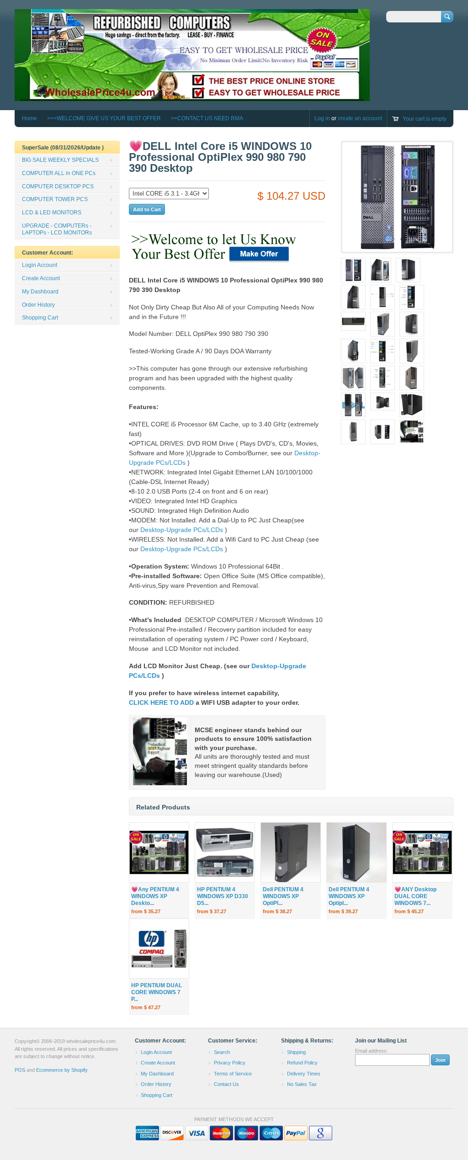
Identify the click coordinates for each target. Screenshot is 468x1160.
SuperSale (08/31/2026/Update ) (63, 147)
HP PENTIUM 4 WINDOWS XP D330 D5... (222, 896)
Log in (322, 118)
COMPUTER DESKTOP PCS (58, 186)
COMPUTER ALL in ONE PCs (59, 173)
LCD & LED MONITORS (51, 212)
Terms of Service (233, 1073)
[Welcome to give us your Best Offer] (215, 262)
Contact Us (226, 1084)
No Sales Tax (302, 1084)
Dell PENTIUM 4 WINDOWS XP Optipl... (349, 896)
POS (20, 1070)
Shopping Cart (40, 317)
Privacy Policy (229, 1062)
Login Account (39, 265)
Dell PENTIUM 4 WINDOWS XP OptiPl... (283, 896)
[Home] (192, 97)
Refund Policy (302, 1062)
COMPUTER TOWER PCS (55, 199)
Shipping (296, 1052)
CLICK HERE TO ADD (161, 702)
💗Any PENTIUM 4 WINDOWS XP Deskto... (155, 896)
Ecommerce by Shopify (62, 1070)
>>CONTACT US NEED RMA (207, 118)
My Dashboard (40, 291)
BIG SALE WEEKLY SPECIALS (60, 160)
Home (29, 118)
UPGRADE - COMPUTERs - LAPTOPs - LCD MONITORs (57, 229)
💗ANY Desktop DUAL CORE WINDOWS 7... (415, 896)
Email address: (371, 1051)
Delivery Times (303, 1073)
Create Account (41, 278)
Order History (38, 305)
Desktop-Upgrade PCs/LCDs (181, 529)
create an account (360, 118)
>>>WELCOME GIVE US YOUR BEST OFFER (104, 118)
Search (222, 1052)
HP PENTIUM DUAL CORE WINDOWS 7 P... (156, 992)
